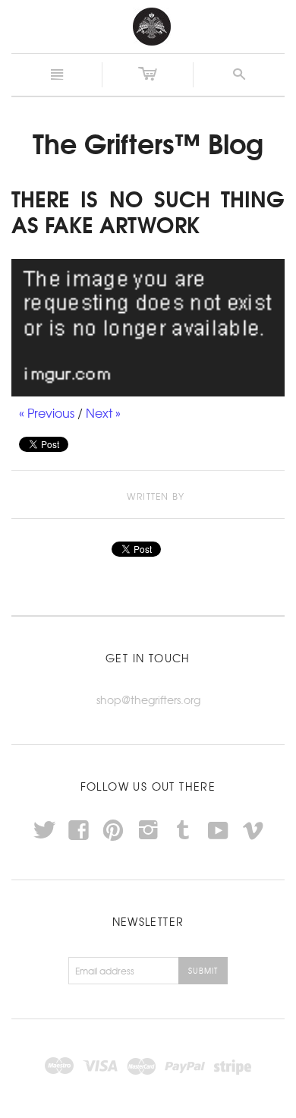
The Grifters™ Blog (148, 142)
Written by (155, 496)
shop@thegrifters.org (148, 699)
